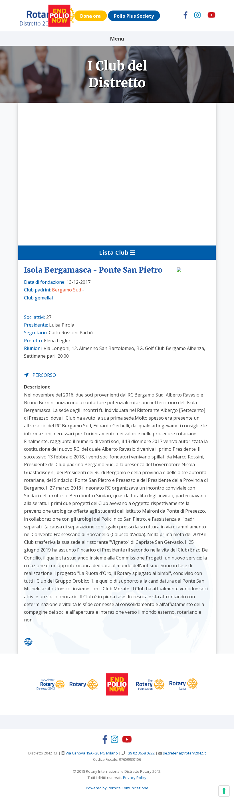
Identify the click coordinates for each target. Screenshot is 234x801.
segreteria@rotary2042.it (184, 753)
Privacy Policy (134, 777)
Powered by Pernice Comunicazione (117, 787)
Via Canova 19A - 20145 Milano (91, 753)
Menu (117, 38)
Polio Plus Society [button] (134, 16)
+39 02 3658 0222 (140, 753)
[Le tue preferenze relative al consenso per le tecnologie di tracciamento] (224, 791)
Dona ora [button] (90, 16)
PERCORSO (43, 375)
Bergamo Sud (66, 290)
